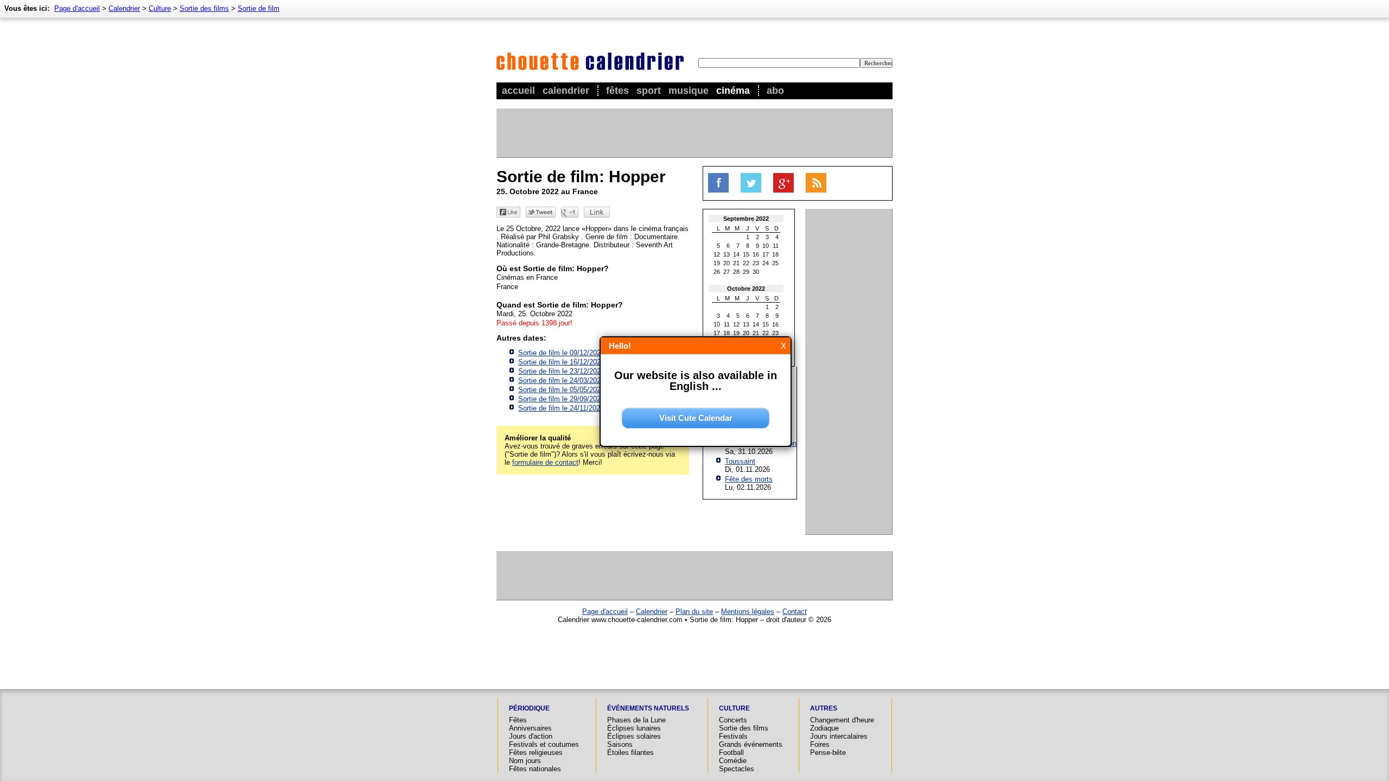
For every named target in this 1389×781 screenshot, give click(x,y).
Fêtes (617, 90)
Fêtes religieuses (536, 752)
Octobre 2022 (746, 288)
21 (736, 263)
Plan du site (694, 611)
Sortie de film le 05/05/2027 (561, 390)
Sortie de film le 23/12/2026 (561, 371)
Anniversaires (530, 728)
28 (736, 271)
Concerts (733, 720)
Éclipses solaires (634, 736)
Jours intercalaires (839, 736)
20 (726, 263)
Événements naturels (648, 708)
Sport (648, 90)
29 (746, 271)
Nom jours (525, 761)
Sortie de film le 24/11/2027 (561, 408)
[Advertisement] (693, 132)
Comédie (733, 761)
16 (756, 254)
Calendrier (566, 90)
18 (775, 254)
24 (765, 263)
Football (731, 752)
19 (716, 263)
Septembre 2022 (746, 218)
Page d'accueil (77, 8)
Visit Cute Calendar (695, 417)
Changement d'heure (842, 720)
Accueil (518, 90)
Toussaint (740, 461)
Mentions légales (747, 611)
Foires (820, 744)
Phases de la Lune (636, 720)
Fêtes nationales (535, 769)
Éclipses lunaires (634, 728)
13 (726, 254)
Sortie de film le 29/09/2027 (561, 399)
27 (726, 271)
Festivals (733, 736)
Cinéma (733, 90)
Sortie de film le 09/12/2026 (561, 353)
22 (746, 263)
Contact (794, 611)
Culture (160, 8)
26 (716, 271)
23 (756, 263)
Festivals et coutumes (544, 744)
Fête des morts (749, 479)
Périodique (529, 708)
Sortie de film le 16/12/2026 (561, 362)
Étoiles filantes (630, 752)
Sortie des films (204, 8)
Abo (775, 90)
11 (776, 245)
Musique (688, 90)
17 (765, 254)
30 (756, 271)
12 (716, 254)
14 (736, 254)
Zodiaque (824, 728)
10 (765, 245)
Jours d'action (530, 736)
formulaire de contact (545, 462)
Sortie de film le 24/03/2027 (561, 380)
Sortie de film (258, 8)
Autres (823, 708)
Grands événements (750, 744)
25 (775, 263)
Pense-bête (828, 752)
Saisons (620, 744)
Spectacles (736, 769)
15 (746, 254)
